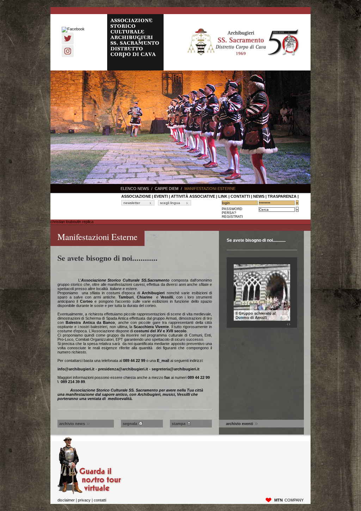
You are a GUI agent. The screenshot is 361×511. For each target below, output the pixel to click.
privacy (84, 500)
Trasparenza (282, 196)
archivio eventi (239, 423)
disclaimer (66, 500)
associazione (136, 196)
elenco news (135, 188)
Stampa (178, 423)
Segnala (130, 423)
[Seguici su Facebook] (73, 29)
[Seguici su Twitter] (68, 43)
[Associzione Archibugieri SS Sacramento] (242, 42)
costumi (141, 331)
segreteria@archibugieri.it (176, 369)
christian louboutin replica (71, 222)
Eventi (161, 196)
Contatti (100, 500)
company (289, 500)
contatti (240, 196)
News (258, 196)
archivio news (72, 423)
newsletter (131, 203)
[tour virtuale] (89, 493)
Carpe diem (166, 188)
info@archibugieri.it (75, 369)
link (222, 196)
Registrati (232, 216)
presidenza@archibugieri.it (123, 369)
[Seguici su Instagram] (68, 56)
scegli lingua (170, 203)
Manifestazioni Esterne (209, 188)
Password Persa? (232, 211)
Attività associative (193, 196)
